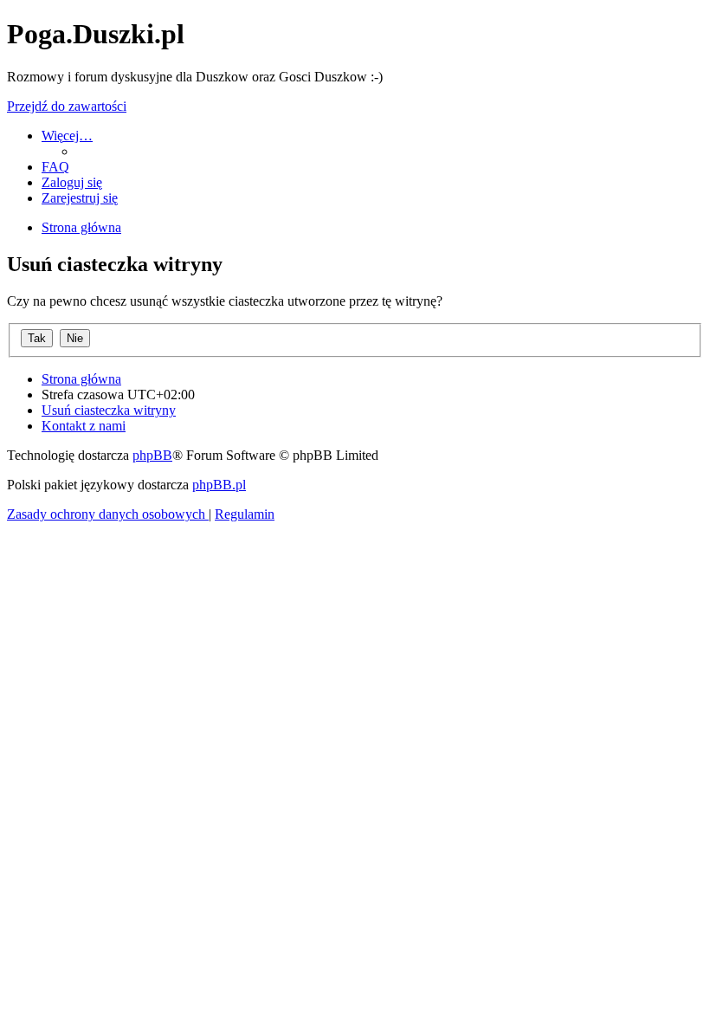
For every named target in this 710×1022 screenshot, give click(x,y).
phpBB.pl (219, 484)
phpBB (152, 455)
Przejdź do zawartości (66, 106)
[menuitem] (55, 166)
